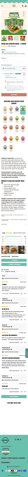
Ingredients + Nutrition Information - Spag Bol (13, 220)
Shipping (10, 53)
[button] (14, 46)
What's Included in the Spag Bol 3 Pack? (12, 215)
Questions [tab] (15, 256)
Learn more (13, 52)
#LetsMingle (5, 462)
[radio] (14, 68)
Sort (2, 271)
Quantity (4, 58)
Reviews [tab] (5, 256)
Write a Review (18, 264)
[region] (14, 250)
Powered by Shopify (6, 446)
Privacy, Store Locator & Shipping (13, 458)
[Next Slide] (25, 250)
